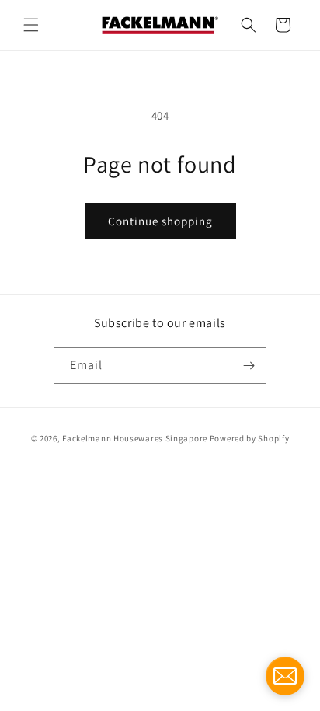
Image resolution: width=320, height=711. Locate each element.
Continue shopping (160, 221)
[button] (31, 25)
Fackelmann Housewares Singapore (134, 438)
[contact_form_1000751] (285, 676)
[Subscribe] (248, 365)
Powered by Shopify (250, 438)
